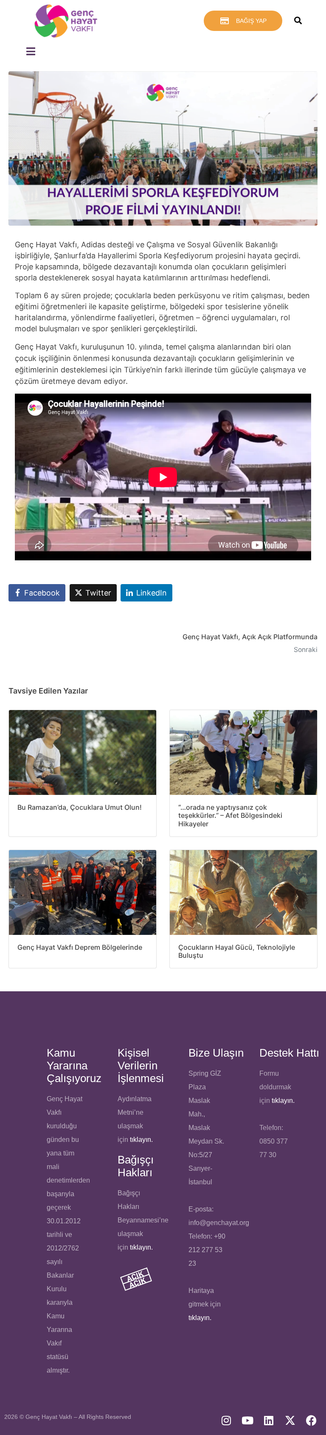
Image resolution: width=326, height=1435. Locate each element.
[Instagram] (226, 1420)
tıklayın (140, 1247)
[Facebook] (311, 1420)
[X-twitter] (290, 1420)
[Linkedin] (268, 1420)
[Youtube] (247, 1420)
